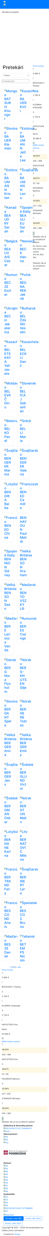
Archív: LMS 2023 (13, 1223)
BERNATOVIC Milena (23, 849)
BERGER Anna (7, 749)
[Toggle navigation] (3, 7)
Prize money (38, 66)
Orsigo (17, 1234)
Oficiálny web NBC (13, 1218)
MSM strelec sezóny (11, 1041)
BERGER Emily (23, 749)
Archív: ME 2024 (33, 1218)
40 (19, 967)
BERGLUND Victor (23, 780)
